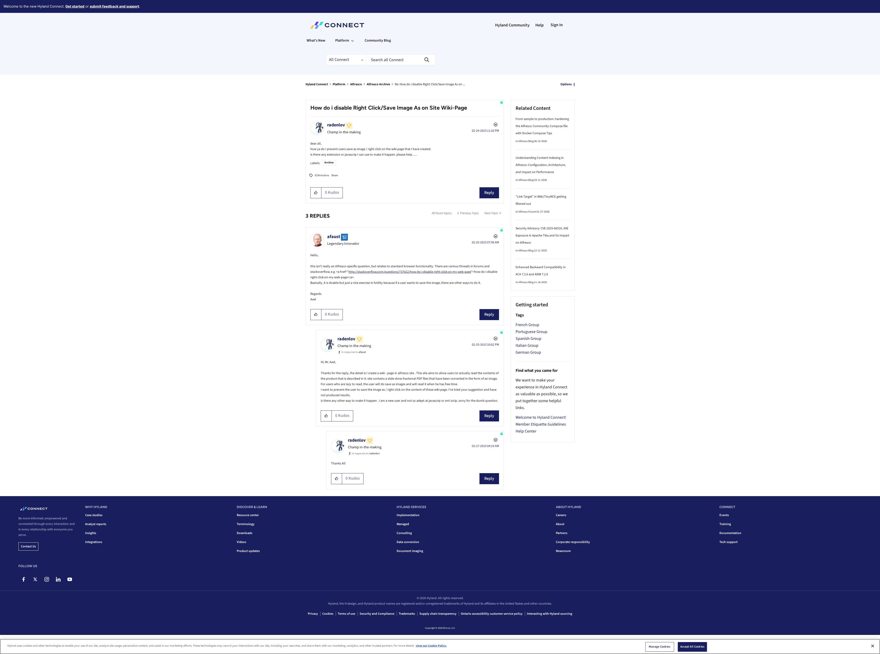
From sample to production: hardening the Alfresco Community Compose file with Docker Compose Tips (542, 126)
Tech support (728, 542)
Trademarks (407, 613)
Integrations (93, 542)
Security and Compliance (377, 613)
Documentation (730, 533)
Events (724, 515)
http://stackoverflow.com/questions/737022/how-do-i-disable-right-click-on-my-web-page (410, 272)
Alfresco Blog (526, 141)
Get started (74, 6)
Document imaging (410, 551)
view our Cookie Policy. (431, 646)
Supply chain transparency (437, 613)
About (560, 524)
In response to (353, 352)
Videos (241, 542)
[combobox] (401, 59)
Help (539, 25)
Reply (489, 193)
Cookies (327, 613)
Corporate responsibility (573, 542)
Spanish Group (528, 338)
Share (334, 175)
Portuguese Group (531, 332)
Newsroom (563, 551)
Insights (90, 533)
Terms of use (346, 613)
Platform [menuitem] (342, 40)
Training (725, 524)
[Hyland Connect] (337, 25)
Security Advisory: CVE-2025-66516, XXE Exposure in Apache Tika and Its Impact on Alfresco (542, 235)
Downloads (244, 533)
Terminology (245, 524)
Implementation (408, 515)
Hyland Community (512, 25)
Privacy (313, 613)
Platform (339, 84)
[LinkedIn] (58, 579)
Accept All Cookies (692, 647)
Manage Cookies (659, 647)
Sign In (557, 25)
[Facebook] (23, 579)
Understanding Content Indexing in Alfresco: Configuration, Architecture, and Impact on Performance (541, 165)
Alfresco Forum (527, 212)
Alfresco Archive (378, 84)
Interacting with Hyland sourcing (549, 613)
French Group (527, 325)
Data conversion (408, 542)
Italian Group (527, 345)
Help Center (526, 431)
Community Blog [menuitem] (378, 40)
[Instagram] (46, 579)
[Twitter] (35, 579)
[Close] (873, 646)
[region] (440, 646)
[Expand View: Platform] (352, 40)
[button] (316, 193)
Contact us (28, 546)
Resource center (248, 515)
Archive (329, 163)
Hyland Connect (317, 84)
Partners (561, 533)
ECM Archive (322, 175)
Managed (403, 524)
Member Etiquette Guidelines (541, 424)
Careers (561, 515)
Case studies (93, 515)
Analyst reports (95, 524)
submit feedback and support (114, 6)
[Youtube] (69, 579)
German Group (528, 352)
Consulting (404, 533)
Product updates (248, 551)
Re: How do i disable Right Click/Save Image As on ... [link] (430, 84)
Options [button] (566, 84)
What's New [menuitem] (316, 40)
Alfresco (356, 84)
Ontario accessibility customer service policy (491, 613)
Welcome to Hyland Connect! (541, 417)
